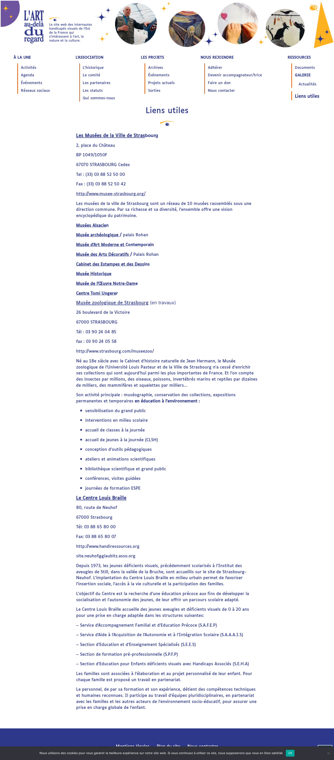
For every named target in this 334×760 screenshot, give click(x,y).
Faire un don (219, 82)
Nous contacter (221, 90)
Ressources (299, 57)
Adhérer (215, 67)
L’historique (93, 67)
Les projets (152, 57)
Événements (31, 82)
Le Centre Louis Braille (101, 497)
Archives (155, 67)
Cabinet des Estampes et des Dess (110, 263)
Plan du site (168, 746)
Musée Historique (93, 273)
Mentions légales (133, 746)
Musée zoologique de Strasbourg (112, 302)
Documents (305, 67)
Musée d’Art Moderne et (101, 244)
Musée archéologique (98, 234)
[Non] (328, 753)
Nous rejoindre (217, 57)
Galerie (303, 74)
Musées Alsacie (91, 225)
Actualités (308, 84)
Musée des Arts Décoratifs (103, 254)
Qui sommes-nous (99, 97)
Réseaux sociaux (35, 90)
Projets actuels (161, 82)
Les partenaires (96, 82)
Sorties (154, 90)
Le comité (91, 74)
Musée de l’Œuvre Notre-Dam (105, 283)
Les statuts (93, 90)
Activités (28, 67)
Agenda (27, 74)
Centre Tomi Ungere (96, 292)
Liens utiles (307, 95)
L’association (89, 57)
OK (290, 753)
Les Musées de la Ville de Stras (110, 135)
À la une (22, 57)
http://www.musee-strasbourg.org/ (111, 193)
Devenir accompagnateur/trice (235, 74)
